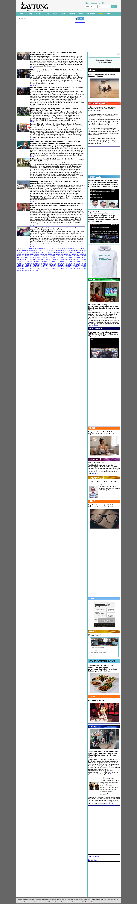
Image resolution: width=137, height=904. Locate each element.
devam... (95, 473)
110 (23, 254)
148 (52, 256)
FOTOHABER (95, 177)
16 (44, 248)
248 (42, 263)
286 (74, 265)
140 (31, 256)
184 (79, 258)
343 (18, 270)
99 (63, 252)
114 (33, 254)
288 (79, 265)
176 (58, 258)
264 (84, 263)
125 (62, 254)
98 (61, 252)
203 (60, 259)
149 (55, 256)
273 (39, 265)
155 (71, 256)
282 (63, 265)
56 (52, 250)
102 (71, 252)
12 (37, 248)
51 (42, 250)
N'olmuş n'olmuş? (94, 635)
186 (84, 258)
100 (66, 252)
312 (74, 267)
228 (58, 261)
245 (34, 263)
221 (39, 261)
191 (28, 259)
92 (50, 252)
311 (71, 267)
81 (29, 252)
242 (26, 263)
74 (86, 250)
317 (18, 269)
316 (84, 267)
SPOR (92, 279)
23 (58, 248)
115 (36, 254)
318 (20, 269)
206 (68, 259)
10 (33, 248)
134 (86, 254)
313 (76, 267)
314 (79, 267)
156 (74, 256)
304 (52, 267)
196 (42, 259)
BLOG (92, 428)
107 (84, 252)
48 (36, 250)
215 (23, 261)
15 (43, 248)
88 (42, 252)
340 (79, 269)
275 (44, 265)
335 (66, 269)
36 (83, 248)
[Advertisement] (68, 37)
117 (41, 254)
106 (82, 252)
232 (68, 261)
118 (43, 254)
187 (18, 259)
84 (34, 252)
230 (63, 261)
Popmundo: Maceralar (96, 700)
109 (20, 254)
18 (48, 248)
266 (20, 265)
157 (76, 256)
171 (44, 258)
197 (44, 259)
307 (60, 267)
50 (40, 250)
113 (31, 254)
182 (74, 258)
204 (63, 259)
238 (84, 261)
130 (75, 254)
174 (52, 258)
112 (28, 254)
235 (76, 261)
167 (34, 258)
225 (50, 261)
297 (34, 267)
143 (39, 256)
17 (46, 248)
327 (44, 269)
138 (26, 256)
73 (85, 250)
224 (47, 261)
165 (28, 258)
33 (77, 248)
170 (42, 258)
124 (59, 254)
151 (60, 256)
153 (66, 256)
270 (31, 265)
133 (83, 254)
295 (28, 267)
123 (57, 254)
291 (18, 267)
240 (20, 263)
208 (74, 259)
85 (36, 252)
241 (23, 263)
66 (71, 250)
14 (41, 248)
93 (52, 252)
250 (47, 263)
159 (82, 256)
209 (76, 259)
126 (65, 254)
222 (42, 261)
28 (68, 248)
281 (60, 265)
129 (73, 254)
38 (17, 250)
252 (52, 263)
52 (44, 250)
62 (63, 250)
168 (36, 258)
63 (65, 250)
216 (26, 261)
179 (66, 258)
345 (23, 270)
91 (48, 252)
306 (58, 267)
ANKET (92, 631)
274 (42, 265)
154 (68, 256)
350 (36, 270)
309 (66, 267)
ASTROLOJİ (95, 459)
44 (29, 250)
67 (73, 250)
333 (60, 269)
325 (39, 269)
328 (47, 269)
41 (23, 250)
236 (79, 261)
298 (36, 267)
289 (82, 265)
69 (77, 250)
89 (44, 252)
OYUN (92, 697)
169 (39, 258)
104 (76, 252)
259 (71, 263)
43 (27, 250)
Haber (92, 726)
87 (40, 252)
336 (68, 269)
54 (48, 250)
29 (70, 248)
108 (18, 254)
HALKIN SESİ (96, 477)
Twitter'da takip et (93, 856)
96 (58, 252)
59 (58, 250)
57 (54, 250)
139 (28, 256)
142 (36, 256)
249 (44, 263)
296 (31, 267)
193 (34, 259)
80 (27, 252)
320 (26, 269)
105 (79, 252)
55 (50, 250)
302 (47, 267)
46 (33, 250)
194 (36, 259)
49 (38, 250)
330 (52, 269)
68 (75, 250)
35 (81, 248)
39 (19, 250)
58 (56, 250)
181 (71, 258)
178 (63, 258)
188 (20, 259)
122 (54, 254)
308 (63, 267)
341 (82, 269)
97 (59, 252)
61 (61, 250)
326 (42, 269)
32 (75, 248)
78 (23, 252)
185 (82, 258)
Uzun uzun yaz (80, 22)
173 (50, 258)
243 (28, 263)
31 (73, 248)
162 (20, 258)
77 (21, 252)
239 (18, 263)
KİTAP (92, 501)
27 (66, 248)
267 (23, 265)
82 (31, 252)
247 (39, 263)
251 (50, 263)
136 (20, 256)
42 (25, 250)
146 (47, 256)
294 (26, 267)
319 (23, 269)
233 (71, 261)
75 (17, 252)
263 (82, 263)
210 (79, 259)
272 (36, 265)
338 (74, 269)
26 (64, 248)
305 (55, 267)
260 (74, 263)
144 (42, 256)
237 (82, 261)
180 (68, 258)
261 (76, 263)
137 (23, 256)
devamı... (97, 325)
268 (26, 265)
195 (39, 259)
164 (26, 258)
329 (50, 269)
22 (56, 248)
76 (19, 252)
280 (58, 265)
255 (60, 263)
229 (60, 261)
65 (69, 250)
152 (63, 256)
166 (31, 258)
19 (50, 248)
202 (58, 259)
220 (36, 261)
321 (28, 269)
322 (31, 269)
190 (26, 259)
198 (47, 259)
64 (67, 250)
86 (38, 252)
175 (55, 258)
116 (38, 254)
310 (68, 267)
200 (52, 259)
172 (47, 258)
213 (18, 261)
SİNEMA (93, 70)
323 (34, 269)
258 (68, 263)
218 (31, 261)
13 (39, 248)
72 (83, 250)
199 (50, 259)
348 (31, 270)
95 (56, 252)
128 (70, 254)
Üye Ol (101, 3)
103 (74, 252)
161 (18, 258)
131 (78, 254)
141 (34, 256)
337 (71, 269)
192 (31, 259)
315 (82, 267)
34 (79, 248)
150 (58, 256)
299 (39, 267)
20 (52, 248)
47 (34, 250)
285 (71, 265)
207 (71, 259)
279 (55, 265)
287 (76, 265)
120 (49, 254)
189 (23, 259)
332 (58, 269)
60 (59, 250)
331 (55, 269)
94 (54, 252)
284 (68, 265)
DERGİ (92, 598)
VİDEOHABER (96, 328)
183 (76, 258)
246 (36, 263)
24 (60, 248)
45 (31, 250)
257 (66, 263)
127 (67, 254)
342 (84, 269)
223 (44, 261)
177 (60, 258)
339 (76, 269)
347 (28, 270)
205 (66, 259)
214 (20, 261)
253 (55, 263)
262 (79, 263)
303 (50, 267)
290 (84, 265)
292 (20, 267)
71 (81, 250)
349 (34, 270)
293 (23, 267)
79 (25, 252)
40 (21, 250)
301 (44, 267)
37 (85, 248)
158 (79, 256)
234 (74, 261)
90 (46, 252)
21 (54, 248)
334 (63, 269)
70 (79, 250)
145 (44, 256)
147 (50, 256)
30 (71, 248)
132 (81, 254)
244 (31, 263)
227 (55, 261)
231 (66, 261)
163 (23, 258)
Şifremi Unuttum (91, 3)
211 (82, 259)
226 (52, 261)
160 (84, 256)
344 (20, 270)
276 (47, 265)
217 (28, 261)
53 (46, 250)
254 (58, 263)
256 (63, 263)
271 (34, 265)
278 (52, 265)
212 (84, 259)
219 (34, 261)
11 (35, 248)
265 (18, 265)
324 (36, 269)
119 (46, 254)
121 (51, 254)
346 (26, 270)
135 (18, 256)
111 (26, 254)
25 (62, 248)
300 (42, 267)
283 (66, 265)
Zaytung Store (92, 860)
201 (55, 259)
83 (33, 252)
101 (68, 252)
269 (28, 265)
